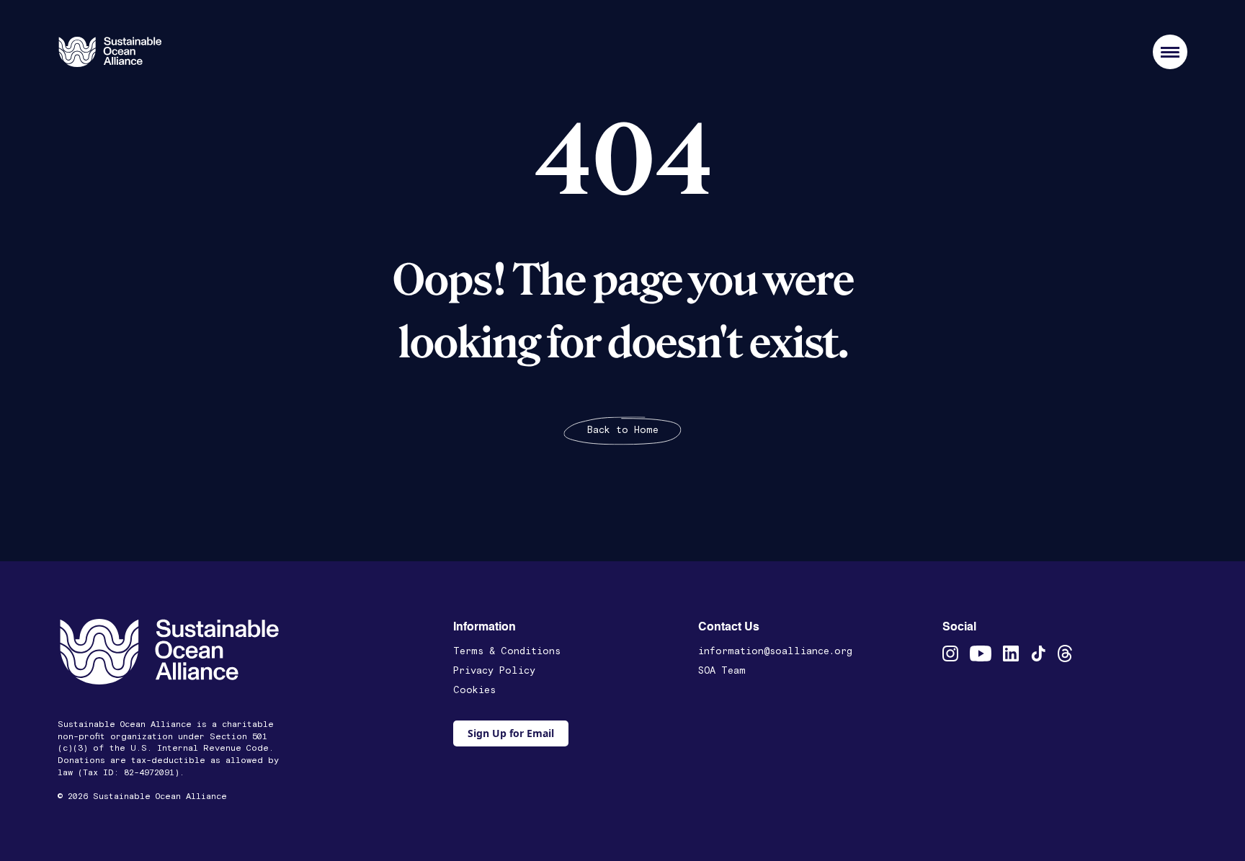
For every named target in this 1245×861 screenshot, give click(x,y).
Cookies (474, 690)
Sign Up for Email (511, 733)
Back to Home (623, 430)
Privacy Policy (494, 671)
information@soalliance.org (775, 651)
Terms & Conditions (507, 651)
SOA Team (722, 671)
